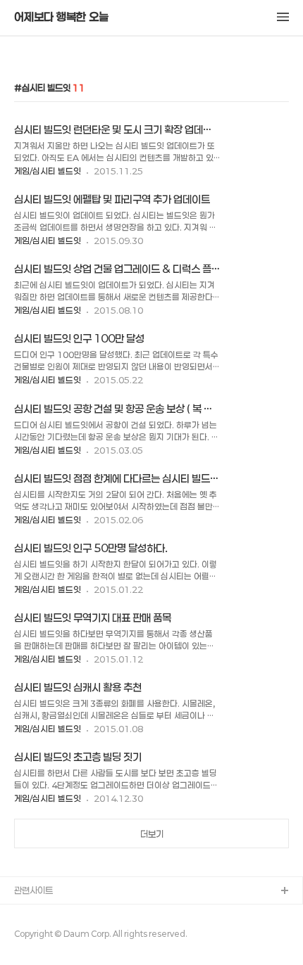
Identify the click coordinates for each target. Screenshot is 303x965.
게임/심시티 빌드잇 (47, 171)
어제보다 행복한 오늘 (61, 17)
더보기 (151, 834)
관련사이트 (33, 890)
